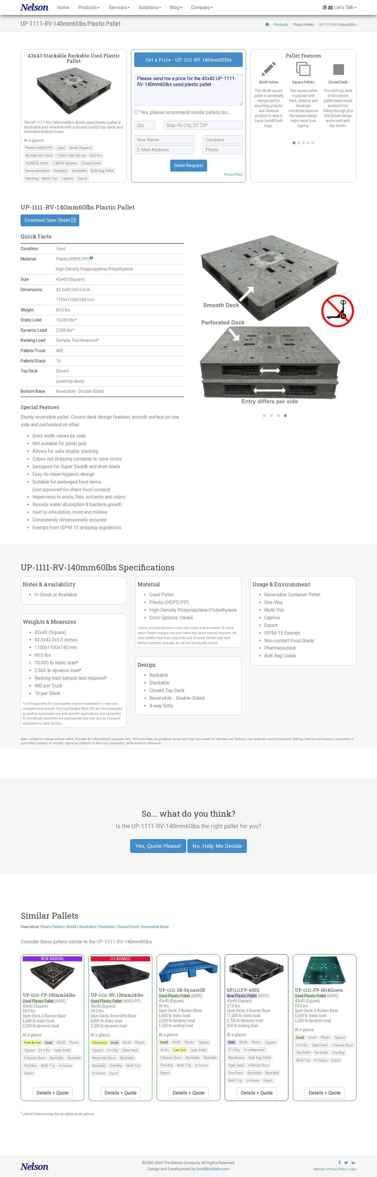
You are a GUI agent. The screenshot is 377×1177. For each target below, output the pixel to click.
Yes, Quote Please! (158, 846)
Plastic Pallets (303, 24)
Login (352, 1169)
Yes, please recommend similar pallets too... (185, 112)
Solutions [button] (148, 7)
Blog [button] (174, 7)
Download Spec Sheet (47, 220)
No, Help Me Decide (217, 846)
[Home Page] (267, 24)
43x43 (71, 927)
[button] (91, 258)
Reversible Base (154, 927)
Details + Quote (53, 1093)
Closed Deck (128, 927)
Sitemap (319, 1169)
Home (63, 7)
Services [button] (118, 7)
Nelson (34, 7)
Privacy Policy (233, 174)
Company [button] (200, 7)
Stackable (87, 927)
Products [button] (87, 7)
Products (281, 24)
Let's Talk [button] (343, 7)
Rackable (107, 927)
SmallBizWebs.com (213, 1169)
